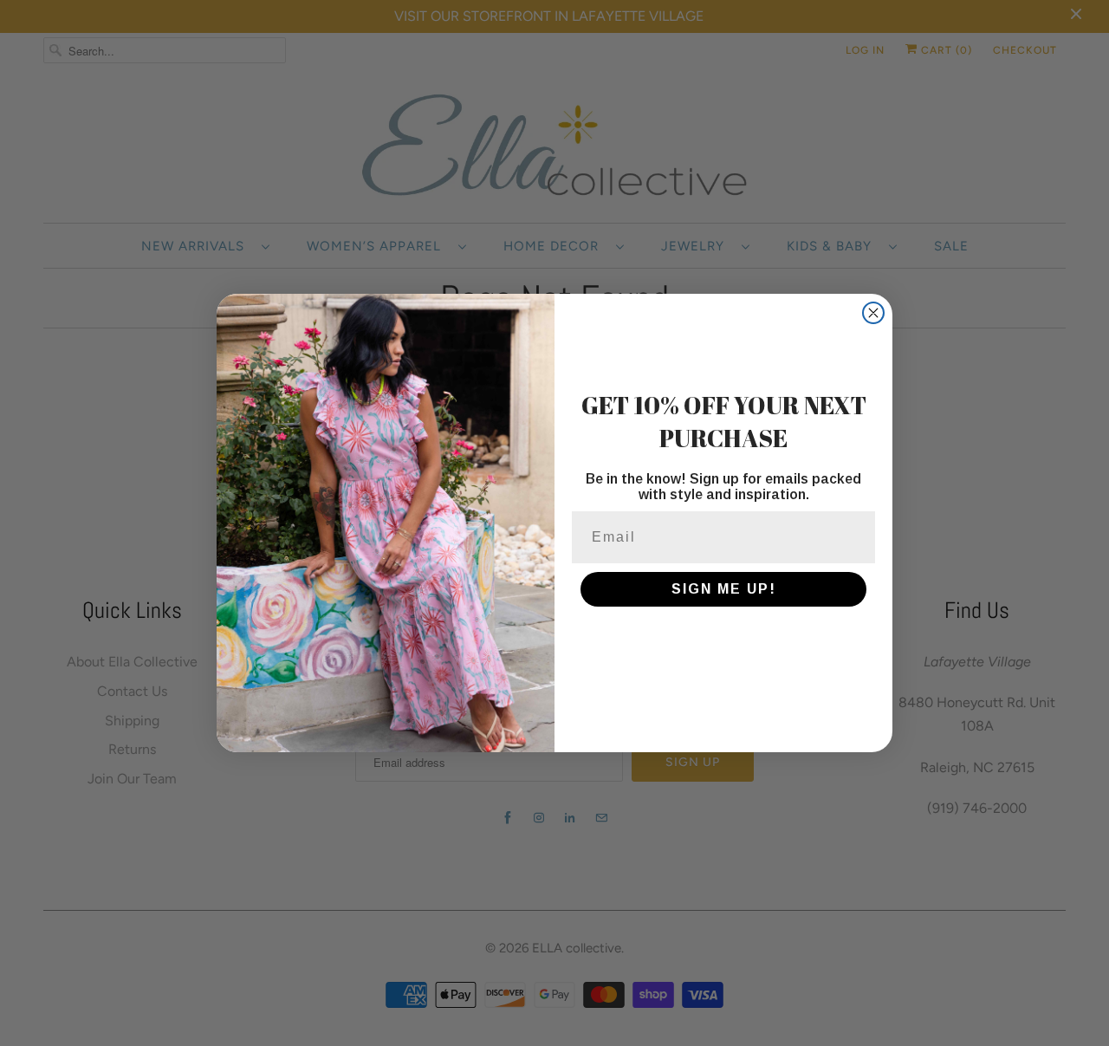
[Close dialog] (873, 312)
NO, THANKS (724, 641)
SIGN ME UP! (723, 588)
